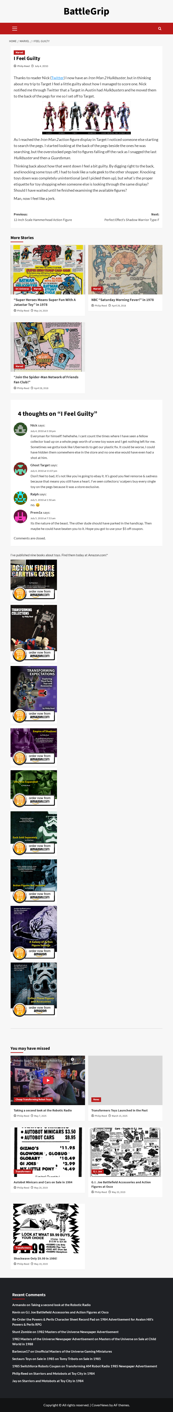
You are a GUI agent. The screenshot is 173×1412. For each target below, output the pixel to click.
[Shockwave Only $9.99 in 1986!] (48, 1228)
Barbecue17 (21, 1351)
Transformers (23, 1171)
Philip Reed (23, 66)
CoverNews (100, 1405)
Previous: (43, 217)
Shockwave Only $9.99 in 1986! (35, 1258)
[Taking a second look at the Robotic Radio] (48, 1080)
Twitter (57, 77)
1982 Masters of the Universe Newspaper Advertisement (78, 1332)
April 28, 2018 (41, 388)
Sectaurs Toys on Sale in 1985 (33, 1359)
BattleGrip (86, 11)
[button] (15, 28)
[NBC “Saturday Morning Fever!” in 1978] (125, 269)
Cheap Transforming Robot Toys (33, 1099)
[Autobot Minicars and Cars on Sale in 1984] (48, 1152)
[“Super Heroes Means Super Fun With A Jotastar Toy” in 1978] (48, 269)
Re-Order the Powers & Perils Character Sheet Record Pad (53, 1319)
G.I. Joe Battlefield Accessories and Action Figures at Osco (67, 1312)
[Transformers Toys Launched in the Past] (125, 1080)
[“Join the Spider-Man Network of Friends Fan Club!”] (48, 347)
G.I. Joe (97, 1171)
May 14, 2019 (41, 311)
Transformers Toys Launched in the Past (119, 1110)
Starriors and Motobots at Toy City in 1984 (64, 1373)
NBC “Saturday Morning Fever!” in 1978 (122, 299)
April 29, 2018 (119, 306)
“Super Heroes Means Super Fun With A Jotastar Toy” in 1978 (45, 302)
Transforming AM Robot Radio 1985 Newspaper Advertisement (111, 1366)
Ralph (34, 494)
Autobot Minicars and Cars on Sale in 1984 (43, 1182)
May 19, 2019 (41, 1264)
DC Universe (22, 289)
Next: (131, 217)
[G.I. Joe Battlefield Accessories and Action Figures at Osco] (125, 1152)
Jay (14, 1381)
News (96, 1099)
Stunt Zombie (22, 1332)
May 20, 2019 (41, 1188)
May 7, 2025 (40, 1116)
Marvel (19, 52)
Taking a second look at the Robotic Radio (43, 1110)
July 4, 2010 (41, 66)
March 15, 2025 (119, 1116)
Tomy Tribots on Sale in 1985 (80, 1359)
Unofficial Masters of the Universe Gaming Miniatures (73, 1351)
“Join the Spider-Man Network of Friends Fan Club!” (46, 380)
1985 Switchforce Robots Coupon (36, 1366)
